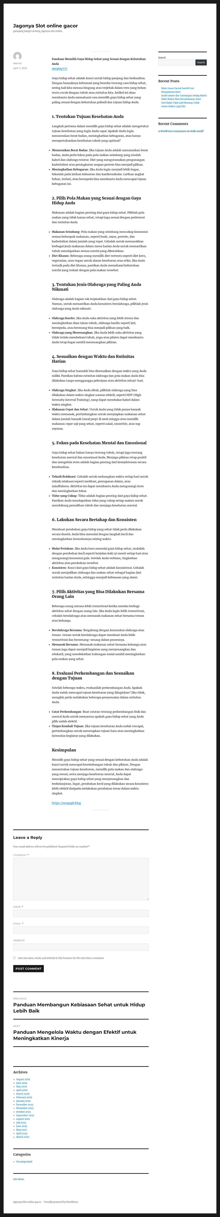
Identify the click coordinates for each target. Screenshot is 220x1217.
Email (18, 923)
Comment (21, 855)
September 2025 (25, 1115)
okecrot (17, 63)
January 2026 (23, 1101)
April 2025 (22, 1133)
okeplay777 (59, 68)
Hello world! (197, 131)
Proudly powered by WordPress (61, 1202)
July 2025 (21, 1122)
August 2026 (23, 1079)
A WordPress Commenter (172, 131)
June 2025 (21, 1126)
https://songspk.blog (66, 803)
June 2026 (21, 1083)
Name (18, 906)
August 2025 (23, 1119)
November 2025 (25, 1108)
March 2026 (23, 1093)
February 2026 (24, 1097)
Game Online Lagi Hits (173, 106)
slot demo (18, 1179)
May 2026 (21, 1086)
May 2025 (21, 1129)
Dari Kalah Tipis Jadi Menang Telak (180, 102)
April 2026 (22, 1090)
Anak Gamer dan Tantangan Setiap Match (184, 95)
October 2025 (23, 1111)
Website (19, 940)
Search (162, 57)
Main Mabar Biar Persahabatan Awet (181, 99)
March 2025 (22, 1137)
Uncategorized (24, 1161)
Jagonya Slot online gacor (45, 26)
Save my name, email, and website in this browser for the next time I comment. (61, 958)
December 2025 (24, 1104)
